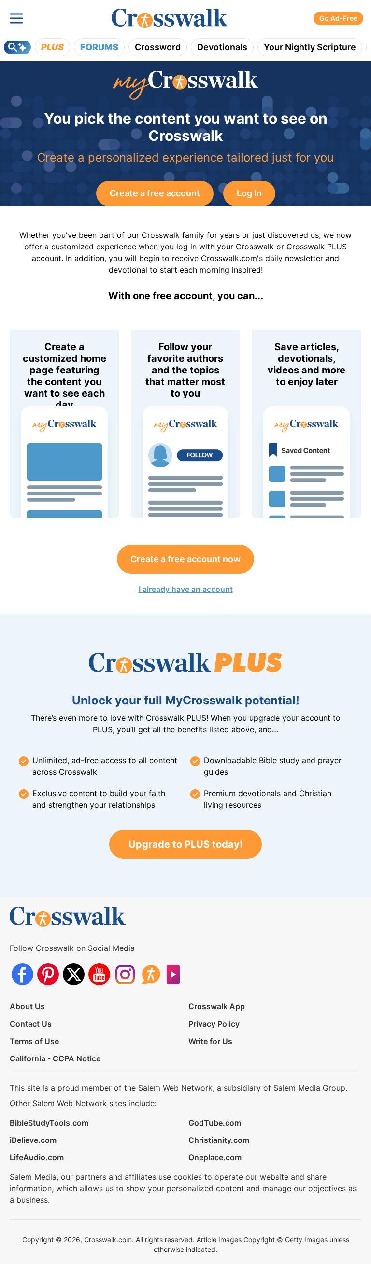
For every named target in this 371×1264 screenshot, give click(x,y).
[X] (74, 974)
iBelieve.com (33, 1140)
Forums (99, 47)
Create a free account (155, 193)
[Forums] (150, 974)
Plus (52, 47)
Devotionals (222, 47)
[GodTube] (176, 974)
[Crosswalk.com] (170, 18)
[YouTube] (99, 974)
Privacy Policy (214, 1024)
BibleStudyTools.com (49, 1122)
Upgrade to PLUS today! (185, 844)
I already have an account (186, 589)
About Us (27, 1006)
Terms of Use (34, 1041)
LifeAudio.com (37, 1157)
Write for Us (210, 1041)
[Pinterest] (48, 974)
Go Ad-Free (338, 18)
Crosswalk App (216, 1006)
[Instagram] (125, 974)
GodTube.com (214, 1122)
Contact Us (31, 1024)
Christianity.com (218, 1140)
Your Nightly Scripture (310, 47)
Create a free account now (185, 559)
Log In (249, 193)
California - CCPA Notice (55, 1058)
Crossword (158, 47)
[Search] (17, 47)
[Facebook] (22, 974)
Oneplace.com (215, 1157)
